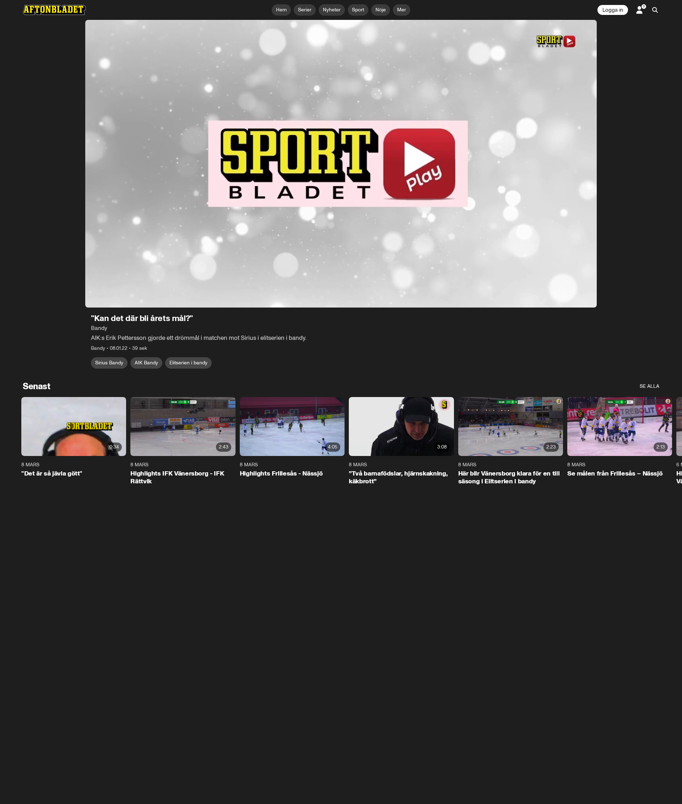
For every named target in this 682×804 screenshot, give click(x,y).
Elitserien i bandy (188, 363)
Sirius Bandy (109, 363)
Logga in (612, 10)
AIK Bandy (146, 363)
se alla (649, 386)
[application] (341, 164)
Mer (401, 10)
